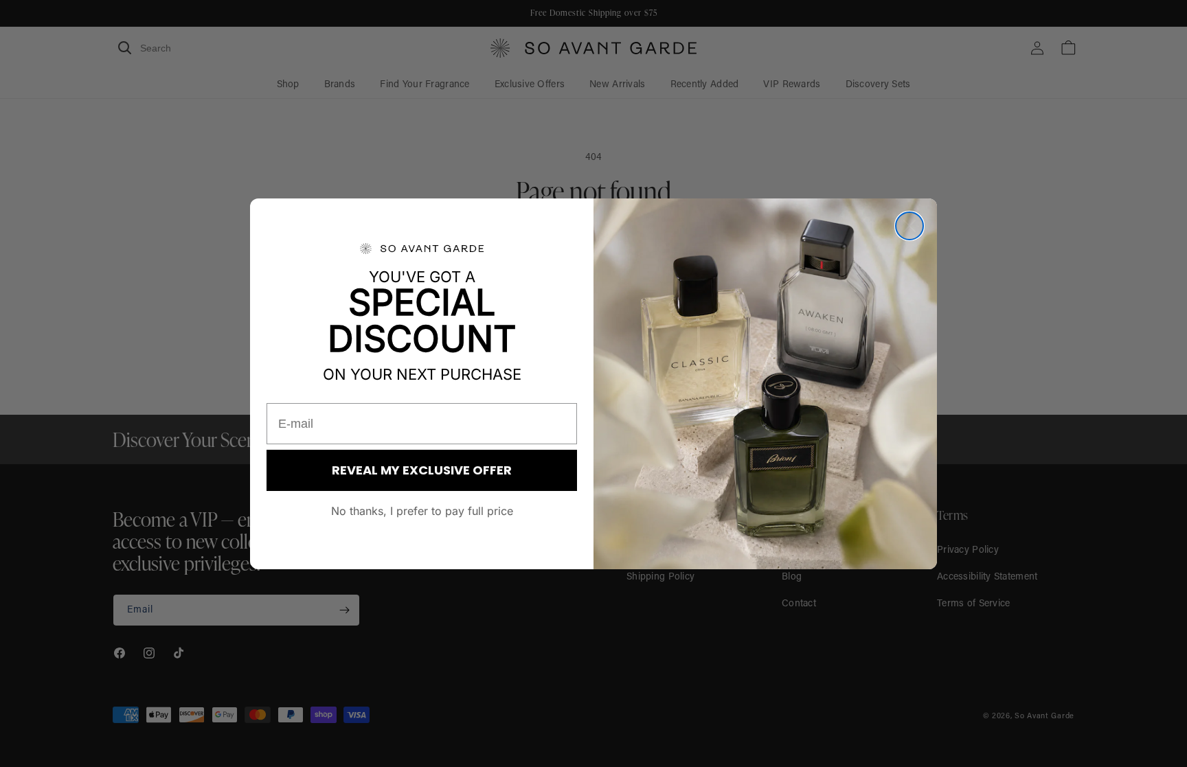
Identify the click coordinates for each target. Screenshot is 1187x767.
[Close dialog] (909, 226)
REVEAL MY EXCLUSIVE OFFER (422, 470)
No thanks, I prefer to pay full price (422, 511)
